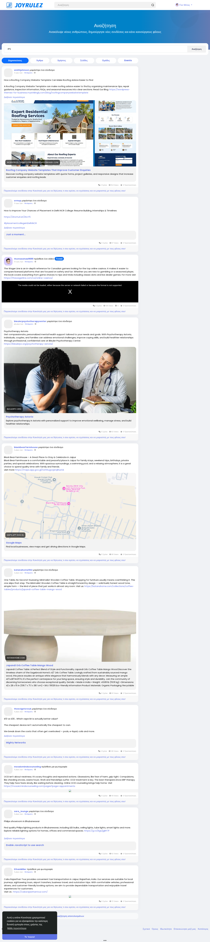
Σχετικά (146, 928)
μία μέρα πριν (18, 324)
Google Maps (14, 542)
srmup (17, 200)
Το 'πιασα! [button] (30, 937)
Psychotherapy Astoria (19, 416)
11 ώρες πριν (18, 203)
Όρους (155, 928)
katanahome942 (23, 570)
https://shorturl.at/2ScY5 (17, 216)
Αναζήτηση (197, 49)
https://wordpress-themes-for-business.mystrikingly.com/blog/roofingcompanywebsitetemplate (67, 91)
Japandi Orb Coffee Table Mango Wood (29, 665)
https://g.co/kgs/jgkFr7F (96, 830)
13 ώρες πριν (18, 262)
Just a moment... (16, 234)
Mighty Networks (16, 742)
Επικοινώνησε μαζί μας (185, 928)
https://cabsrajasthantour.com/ (30, 891)
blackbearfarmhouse (26, 447)
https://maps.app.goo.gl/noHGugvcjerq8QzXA (39, 469)
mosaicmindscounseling (27, 766)
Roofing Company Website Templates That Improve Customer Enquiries (48, 170)
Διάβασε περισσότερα (14, 97)
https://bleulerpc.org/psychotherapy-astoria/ (28, 343)
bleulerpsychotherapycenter (30, 321)
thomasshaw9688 (23, 258)
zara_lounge (21, 811)
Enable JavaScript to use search (25, 845)
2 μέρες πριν (18, 450)
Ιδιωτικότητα (166, 928)
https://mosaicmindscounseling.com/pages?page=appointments (39, 786)
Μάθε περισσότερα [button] (16, 928)
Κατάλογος (203, 928)
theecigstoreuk (22, 708)
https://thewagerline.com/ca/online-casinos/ (28, 277)
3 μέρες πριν (18, 712)
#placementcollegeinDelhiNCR (20, 223)
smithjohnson (21, 70)
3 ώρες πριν (18, 73)
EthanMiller (20, 869)
